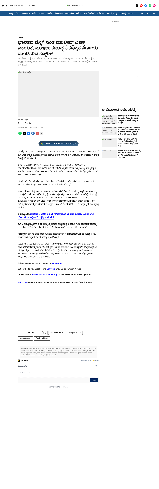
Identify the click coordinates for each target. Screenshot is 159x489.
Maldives (31, 332)
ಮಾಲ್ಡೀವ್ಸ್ (42, 332)
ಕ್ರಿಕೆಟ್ (34, 13)
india (21, 332)
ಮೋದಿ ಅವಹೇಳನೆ (41, 338)
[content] (55, 269)
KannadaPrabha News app (44, 275)
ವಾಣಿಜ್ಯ (49, 13)
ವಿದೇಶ (41, 13)
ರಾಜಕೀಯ (26, 13)
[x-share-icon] (24, 134)
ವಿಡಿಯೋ (100, 13)
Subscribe (30, 5)
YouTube (51, 269)
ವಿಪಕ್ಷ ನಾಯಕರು (75, 332)
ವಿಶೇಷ (78, 13)
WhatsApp (57, 263)
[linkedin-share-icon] (33, 134)
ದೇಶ (17, 13)
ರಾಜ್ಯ (11, 13)
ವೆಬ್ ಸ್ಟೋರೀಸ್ (89, 13)
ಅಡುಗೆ (130, 13)
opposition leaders (57, 332)
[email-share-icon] (37, 134)
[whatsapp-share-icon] (20, 134)
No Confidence (25, 338)
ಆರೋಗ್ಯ (123, 13)
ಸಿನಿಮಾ (58, 13)
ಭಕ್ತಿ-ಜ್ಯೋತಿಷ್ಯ (112, 13)
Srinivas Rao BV (24, 123)
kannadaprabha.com (27, 350)
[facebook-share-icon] (28, 134)
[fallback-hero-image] (109, 119)
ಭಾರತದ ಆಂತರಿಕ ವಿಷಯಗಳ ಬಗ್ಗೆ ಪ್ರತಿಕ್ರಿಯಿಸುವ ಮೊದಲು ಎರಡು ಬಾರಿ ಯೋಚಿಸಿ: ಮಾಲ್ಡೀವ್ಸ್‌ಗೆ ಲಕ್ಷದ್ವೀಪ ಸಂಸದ (56, 215)
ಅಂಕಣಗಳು (69, 13)
